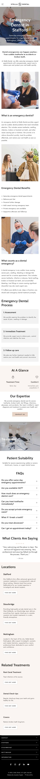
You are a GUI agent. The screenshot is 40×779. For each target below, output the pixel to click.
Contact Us (20, 414)
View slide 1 (14, 448)
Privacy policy (29, 770)
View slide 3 (25, 448)
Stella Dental (16, 768)
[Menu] (2, 4)
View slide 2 (20, 448)
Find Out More (10, 588)
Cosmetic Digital (18, 770)
